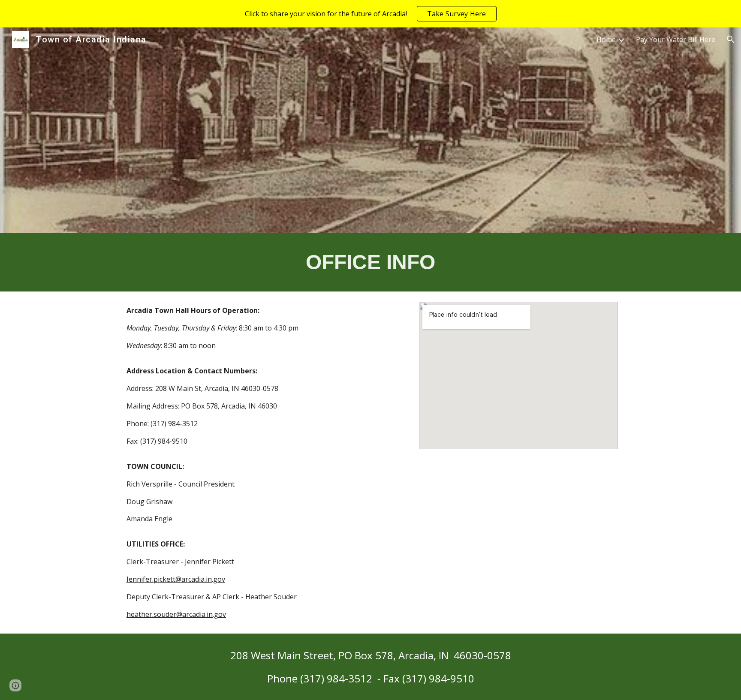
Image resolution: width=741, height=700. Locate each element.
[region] (370, 13)
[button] (730, 39)
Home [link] (606, 39)
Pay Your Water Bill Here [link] (675, 39)
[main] (370, 262)
